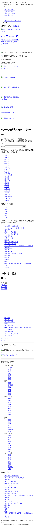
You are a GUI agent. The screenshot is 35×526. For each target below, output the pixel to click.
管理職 (6, 240)
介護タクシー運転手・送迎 (13, 253)
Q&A (6, 323)
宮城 (9, 377)
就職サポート (8, 320)
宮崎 (9, 465)
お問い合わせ (8, 12)
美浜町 (6, 183)
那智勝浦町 (8, 196)
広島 (9, 437)
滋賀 (5, 213)
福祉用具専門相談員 (11, 242)
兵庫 (5, 211)
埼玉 (9, 387)
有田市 (6, 161)
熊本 (9, 463)
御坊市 (6, 163)
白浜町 (6, 193)
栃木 (9, 391)
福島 (9, 379)
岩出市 (6, 171)
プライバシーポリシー (11, 333)
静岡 (9, 414)
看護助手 (7, 230)
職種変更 (16, 26)
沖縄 (9, 469)
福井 (9, 408)
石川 (9, 404)
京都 (5, 209)
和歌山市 (7, 155)
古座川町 (7, 198)
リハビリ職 (8, 251)
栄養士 (6, 259)
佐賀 (9, 457)
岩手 (9, 375)
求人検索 (7, 318)
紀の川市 (7, 169)
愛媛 (9, 447)
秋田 (9, 371)
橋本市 (6, 159)
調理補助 (7, 255)
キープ (5, 36)
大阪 (5, 207)
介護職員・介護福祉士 (11, 226)
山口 (9, 443)
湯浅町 (6, 177)
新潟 (9, 398)
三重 (5, 217)
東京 (9, 383)
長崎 (9, 459)
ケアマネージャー (10, 238)
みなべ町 (7, 189)
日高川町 (7, 191)
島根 (9, 441)
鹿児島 (10, 467)
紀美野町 (7, 173)
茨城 (9, 393)
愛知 (9, 412)
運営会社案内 (8, 15)
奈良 (5, 215)
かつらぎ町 (8, 175)
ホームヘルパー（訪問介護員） (14, 228)
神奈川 (10, 385)
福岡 (9, 455)
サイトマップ (8, 335)
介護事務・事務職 (10, 244)
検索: (2, 146)
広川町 (6, 179)
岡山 (9, 435)
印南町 (6, 187)
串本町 (6, 200)
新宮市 (6, 167)
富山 (9, 406)
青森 (9, 369)
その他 (6, 267)
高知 (9, 451)
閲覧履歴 (13, 36)
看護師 (6, 250)
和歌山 (10, 429)
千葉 (9, 389)
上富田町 (7, 194)
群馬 (9, 395)
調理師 (6, 257)
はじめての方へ (9, 10)
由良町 (6, 185)
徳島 (9, 449)
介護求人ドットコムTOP (12, 21)
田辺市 (6, 165)
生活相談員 (8, 236)
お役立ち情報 (8, 325)
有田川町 (7, 181)
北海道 (10, 367)
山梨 (9, 400)
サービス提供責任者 (11, 234)
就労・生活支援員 (10, 232)
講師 (5, 261)
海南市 (6, 157)
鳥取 (9, 439)
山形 (9, 373)
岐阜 (9, 410)
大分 (9, 461)
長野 (9, 402)
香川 (9, 445)
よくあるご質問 (9, 13)
